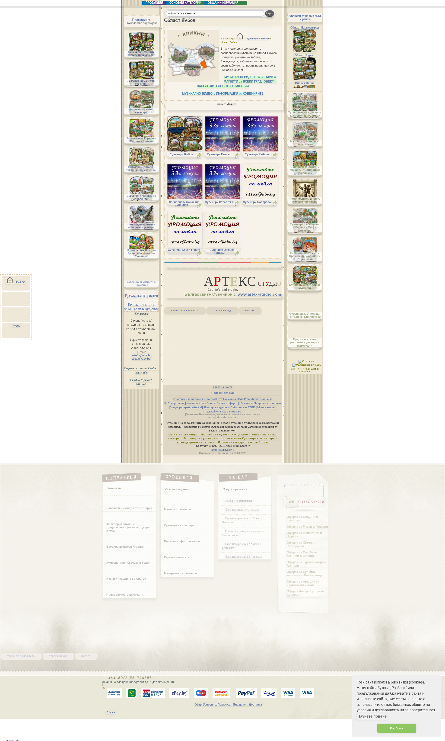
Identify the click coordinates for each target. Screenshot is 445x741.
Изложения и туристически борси (243, 442)
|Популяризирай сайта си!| (186, 407)
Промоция (139, 20)
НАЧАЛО (19, 282)
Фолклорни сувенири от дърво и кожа (230, 434)
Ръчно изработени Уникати (124, 594)
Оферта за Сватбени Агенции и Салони (302, 554)
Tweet (16, 325)
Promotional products (257, 399)
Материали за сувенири (180, 573)
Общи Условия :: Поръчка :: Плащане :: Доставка (228, 704)
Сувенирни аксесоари (179, 525)
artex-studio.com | (222, 449)
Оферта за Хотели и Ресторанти (301, 544)
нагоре (249, 310)
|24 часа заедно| (266, 407)
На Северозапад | (175, 403)
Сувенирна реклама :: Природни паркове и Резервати (242, 558)
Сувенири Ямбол (181, 154)
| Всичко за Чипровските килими (260, 403)
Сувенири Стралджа (219, 202)
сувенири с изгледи (258, 38)
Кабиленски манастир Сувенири (184, 203)
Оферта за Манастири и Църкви (304, 534)
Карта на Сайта (222, 387)
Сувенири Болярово (257, 202)
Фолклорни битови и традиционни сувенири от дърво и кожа (128, 527)
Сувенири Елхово (219, 154)
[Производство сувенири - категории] (240, 38)
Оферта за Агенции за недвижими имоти (303, 583)
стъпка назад (222, 310)
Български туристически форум (194, 399)
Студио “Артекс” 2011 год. (141, 382)
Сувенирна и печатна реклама (242, 509)
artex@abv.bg (141, 358)
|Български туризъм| (216, 407)
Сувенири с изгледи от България (129, 508)
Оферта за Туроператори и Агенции (307, 563)
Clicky (111, 712)
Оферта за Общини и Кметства (302, 518)
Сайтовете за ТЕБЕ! (243, 407)
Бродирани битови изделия (125, 546)
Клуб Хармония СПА (229, 399)
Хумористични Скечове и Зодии (128, 562)
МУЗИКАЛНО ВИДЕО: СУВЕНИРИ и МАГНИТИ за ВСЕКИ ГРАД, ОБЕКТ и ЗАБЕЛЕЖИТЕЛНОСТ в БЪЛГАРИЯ (237, 81)
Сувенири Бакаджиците (184, 250)
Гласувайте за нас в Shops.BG (222, 411)
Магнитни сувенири (183, 434)
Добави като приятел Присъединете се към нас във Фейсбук (141, 302)
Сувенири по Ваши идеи (238, 500)
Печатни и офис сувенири (182, 541)
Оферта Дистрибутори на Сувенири (305, 593)
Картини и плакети (176, 557)
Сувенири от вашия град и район (304, 17)
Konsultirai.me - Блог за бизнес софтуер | (213, 403)
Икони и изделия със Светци (126, 578)
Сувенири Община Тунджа (222, 251)
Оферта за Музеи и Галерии (307, 526)
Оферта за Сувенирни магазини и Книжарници (305, 573)
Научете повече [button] (372, 716)
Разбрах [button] (397, 728)
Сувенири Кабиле (257, 154)
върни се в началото (185, 310)
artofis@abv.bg (141, 355)
